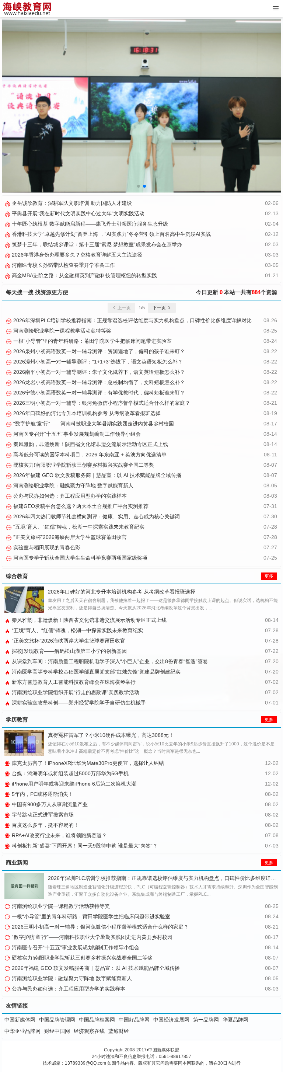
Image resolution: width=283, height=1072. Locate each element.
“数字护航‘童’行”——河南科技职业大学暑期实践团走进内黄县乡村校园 (93, 424)
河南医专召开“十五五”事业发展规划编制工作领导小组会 (76, 434)
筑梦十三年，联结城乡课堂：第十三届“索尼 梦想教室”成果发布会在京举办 (96, 244)
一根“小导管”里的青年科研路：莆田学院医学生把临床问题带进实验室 (92, 341)
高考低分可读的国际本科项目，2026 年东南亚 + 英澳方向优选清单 (89, 454)
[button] (138, 186)
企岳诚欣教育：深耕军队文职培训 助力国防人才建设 (71, 203)
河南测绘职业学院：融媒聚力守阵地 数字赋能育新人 (72, 485)
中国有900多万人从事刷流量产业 (49, 804)
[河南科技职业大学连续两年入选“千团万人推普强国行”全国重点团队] (141, 105)
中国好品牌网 (134, 1020)
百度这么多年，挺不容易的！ (44, 825)
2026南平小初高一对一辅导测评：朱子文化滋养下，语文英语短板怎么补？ (98, 372)
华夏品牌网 (235, 1020)
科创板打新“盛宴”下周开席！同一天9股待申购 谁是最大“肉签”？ (84, 846)
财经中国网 (57, 1031)
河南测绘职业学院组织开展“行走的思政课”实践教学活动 (74, 692)
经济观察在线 (89, 1031)
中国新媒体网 (19, 1020)
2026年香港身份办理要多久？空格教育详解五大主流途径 (76, 255)
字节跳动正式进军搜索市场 (42, 815)
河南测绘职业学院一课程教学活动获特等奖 (61, 331)
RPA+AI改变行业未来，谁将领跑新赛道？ (58, 835)
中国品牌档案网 (97, 1020)
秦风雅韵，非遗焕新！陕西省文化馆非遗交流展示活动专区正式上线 (90, 444)
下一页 (160, 307)
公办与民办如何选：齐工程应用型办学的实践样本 (69, 496)
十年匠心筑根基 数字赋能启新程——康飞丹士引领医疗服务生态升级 (89, 224)
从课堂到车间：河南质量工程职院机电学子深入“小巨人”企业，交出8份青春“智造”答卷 (109, 661)
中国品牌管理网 (57, 1020)
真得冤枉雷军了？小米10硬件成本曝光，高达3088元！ (111, 735)
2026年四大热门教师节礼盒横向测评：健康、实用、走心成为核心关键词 (96, 516)
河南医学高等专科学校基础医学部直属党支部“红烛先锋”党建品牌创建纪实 (95, 672)
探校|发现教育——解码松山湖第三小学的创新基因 (68, 651)
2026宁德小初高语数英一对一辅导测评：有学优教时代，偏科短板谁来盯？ (98, 393)
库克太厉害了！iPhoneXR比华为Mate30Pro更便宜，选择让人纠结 (87, 763)
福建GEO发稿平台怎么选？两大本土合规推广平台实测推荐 (80, 506)
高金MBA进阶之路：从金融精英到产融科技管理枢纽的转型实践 (83, 275)
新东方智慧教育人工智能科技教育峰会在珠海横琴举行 (73, 682)
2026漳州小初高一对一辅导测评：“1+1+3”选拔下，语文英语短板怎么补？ (97, 362)
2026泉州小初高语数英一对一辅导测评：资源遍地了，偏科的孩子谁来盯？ (98, 351)
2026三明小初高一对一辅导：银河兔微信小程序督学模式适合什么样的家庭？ (101, 403)
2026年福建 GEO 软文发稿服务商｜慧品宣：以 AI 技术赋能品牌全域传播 (96, 475)
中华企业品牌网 (22, 1031)
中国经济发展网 (171, 1020)
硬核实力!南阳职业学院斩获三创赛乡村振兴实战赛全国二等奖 (83, 465)
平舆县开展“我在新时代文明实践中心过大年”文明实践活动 (77, 213)
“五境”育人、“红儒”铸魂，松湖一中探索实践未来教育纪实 (78, 527)
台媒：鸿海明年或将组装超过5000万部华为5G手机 (69, 773)
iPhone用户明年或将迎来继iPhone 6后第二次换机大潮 (73, 784)
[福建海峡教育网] (26, 8)
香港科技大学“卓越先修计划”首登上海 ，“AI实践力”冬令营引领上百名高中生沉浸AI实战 (110, 234)
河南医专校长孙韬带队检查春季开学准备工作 (62, 265)
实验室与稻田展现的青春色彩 (46, 547)
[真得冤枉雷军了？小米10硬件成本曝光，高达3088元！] (24, 743)
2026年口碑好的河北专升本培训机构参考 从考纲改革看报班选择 (86, 413)
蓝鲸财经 (118, 1031)
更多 (269, 576)
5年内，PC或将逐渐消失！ (41, 794)
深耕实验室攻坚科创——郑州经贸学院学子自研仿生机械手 (78, 703)
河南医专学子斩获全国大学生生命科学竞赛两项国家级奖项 (79, 558)
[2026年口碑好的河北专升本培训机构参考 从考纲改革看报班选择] (24, 599)
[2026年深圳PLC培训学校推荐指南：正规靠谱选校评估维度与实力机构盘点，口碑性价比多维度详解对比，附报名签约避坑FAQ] (24, 886)
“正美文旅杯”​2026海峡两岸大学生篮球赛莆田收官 (69, 537)
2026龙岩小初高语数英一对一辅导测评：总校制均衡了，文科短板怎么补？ (98, 382)
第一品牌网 (206, 1020)
